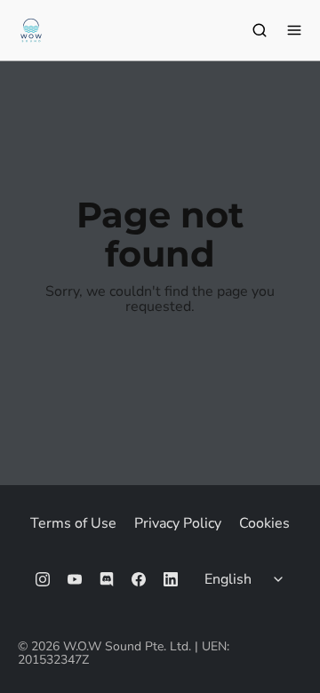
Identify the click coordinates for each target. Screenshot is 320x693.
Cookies (264, 523)
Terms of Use (73, 523)
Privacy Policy (177, 523)
